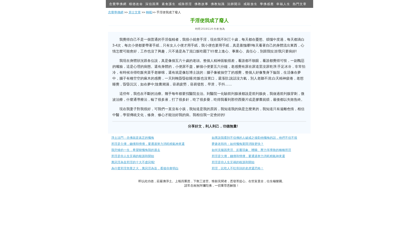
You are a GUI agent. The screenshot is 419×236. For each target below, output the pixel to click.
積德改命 (136, 4)
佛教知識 (218, 4)
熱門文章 (300, 4)
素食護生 (169, 4)
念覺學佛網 (118, 4)
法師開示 (234, 4)
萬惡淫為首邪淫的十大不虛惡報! (133, 162)
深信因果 (152, 4)
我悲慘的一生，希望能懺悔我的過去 (135, 150)
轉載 (149, 12)
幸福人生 (283, 4)
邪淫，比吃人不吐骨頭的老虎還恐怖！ (238, 168)
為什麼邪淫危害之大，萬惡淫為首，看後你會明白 (145, 168)
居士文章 (135, 12)
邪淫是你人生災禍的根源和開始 (132, 156)
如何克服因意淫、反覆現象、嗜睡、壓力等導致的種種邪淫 (251, 150)
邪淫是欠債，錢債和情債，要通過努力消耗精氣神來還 (148, 144)
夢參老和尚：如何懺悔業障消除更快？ (238, 144)
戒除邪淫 (185, 4)
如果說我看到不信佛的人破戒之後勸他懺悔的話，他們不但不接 (254, 137)
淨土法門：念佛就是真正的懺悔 (132, 137)
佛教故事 (201, 4)
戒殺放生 (251, 4)
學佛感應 (267, 4)
